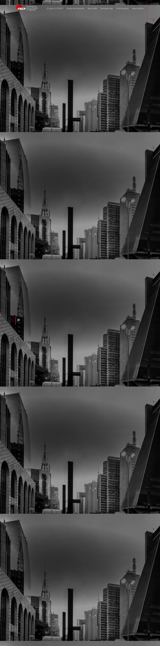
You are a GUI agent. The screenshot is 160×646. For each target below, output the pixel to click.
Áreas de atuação (75, 8)
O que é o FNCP (55, 8)
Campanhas (106, 8)
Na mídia (92, 8)
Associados (138, 8)
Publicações (122, 8)
